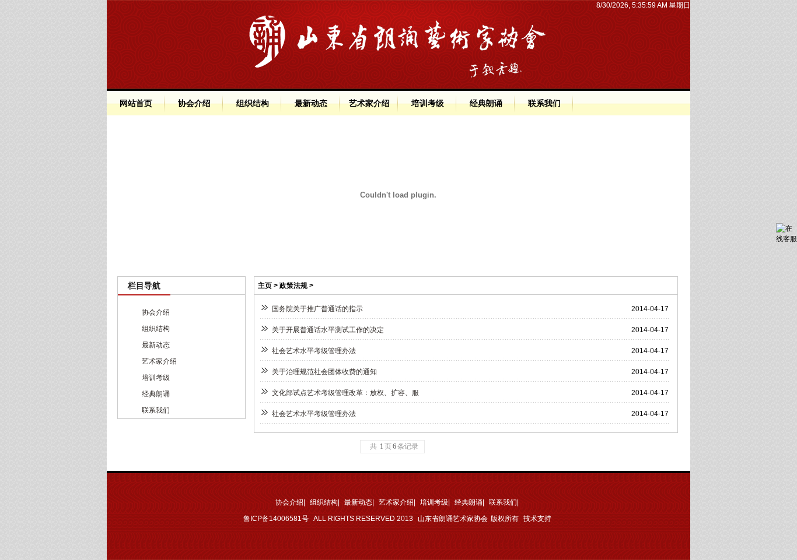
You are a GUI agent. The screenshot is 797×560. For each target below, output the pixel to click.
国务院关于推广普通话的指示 (317, 309)
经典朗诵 (486, 103)
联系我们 (544, 103)
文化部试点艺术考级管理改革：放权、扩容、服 (345, 393)
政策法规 (293, 285)
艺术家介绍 (369, 103)
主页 (265, 285)
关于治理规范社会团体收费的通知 (324, 372)
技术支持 (537, 519)
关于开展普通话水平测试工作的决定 (328, 330)
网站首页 (136, 103)
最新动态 (311, 103)
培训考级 (427, 103)
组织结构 (252, 103)
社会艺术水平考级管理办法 (314, 351)
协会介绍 (194, 103)
